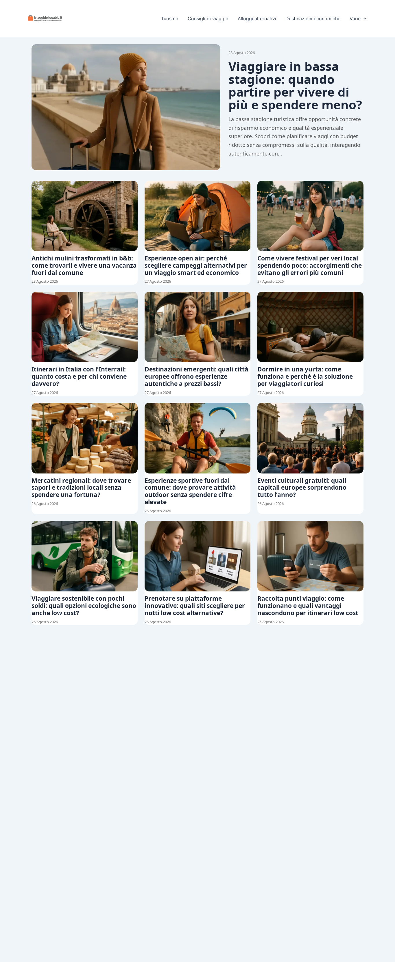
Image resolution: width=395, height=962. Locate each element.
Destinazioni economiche (312, 18)
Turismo (169, 18)
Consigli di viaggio (208, 18)
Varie (355, 18)
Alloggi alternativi (257, 18)
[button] (363, 18)
